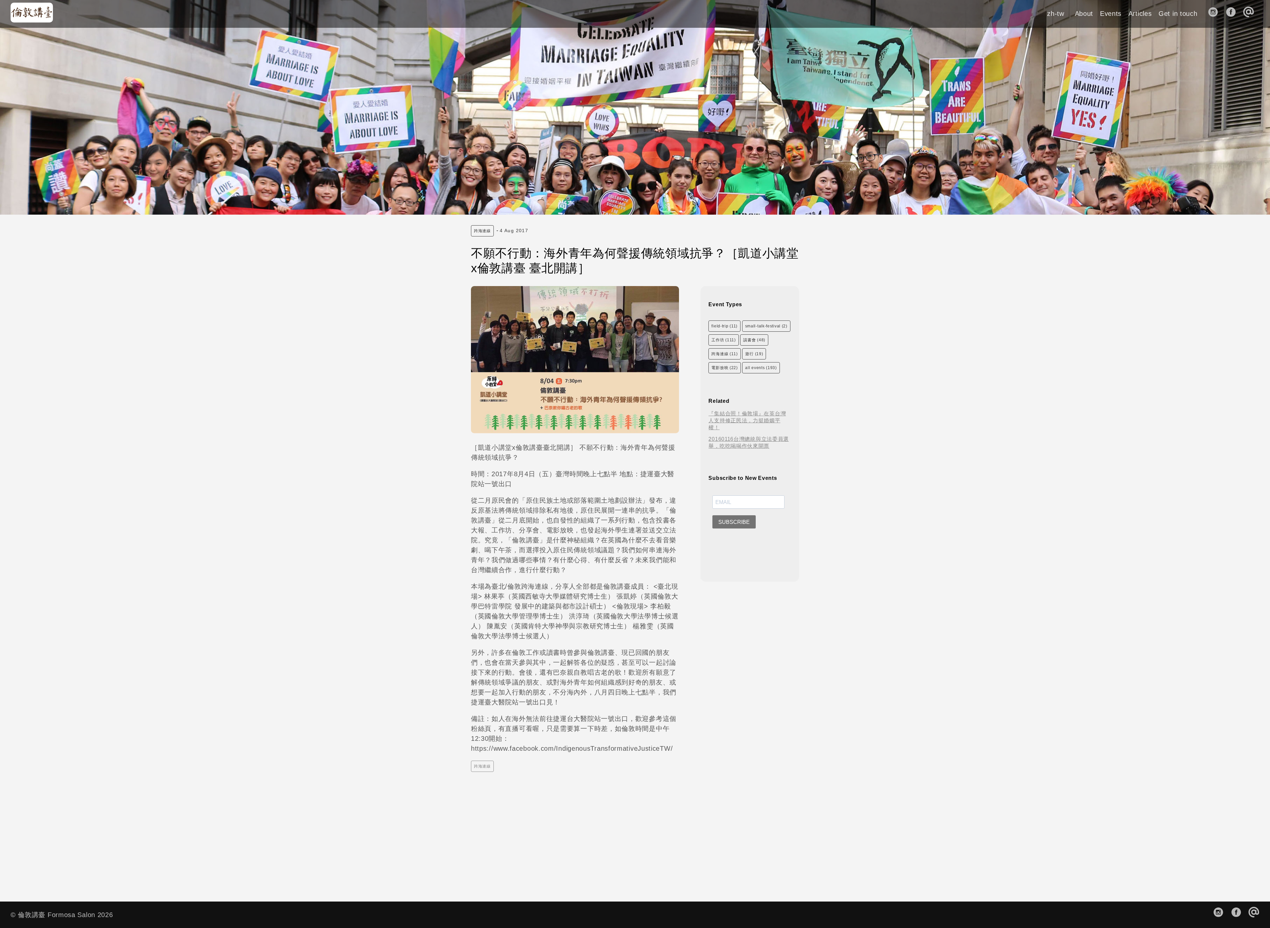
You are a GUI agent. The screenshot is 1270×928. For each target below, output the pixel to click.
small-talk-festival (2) (766, 326)
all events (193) (761, 367)
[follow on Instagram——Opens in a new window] (1215, 14)
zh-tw (1055, 13)
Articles (1140, 13)
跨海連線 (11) (724, 354)
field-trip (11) (724, 326)
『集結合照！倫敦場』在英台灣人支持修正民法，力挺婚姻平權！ (747, 420)
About (1084, 13)
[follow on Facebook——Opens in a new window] (1233, 14)
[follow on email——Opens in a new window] (1250, 14)
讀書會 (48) (754, 340)
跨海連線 (482, 231)
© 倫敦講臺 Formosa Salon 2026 (62, 914)
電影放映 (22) (724, 367)
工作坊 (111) (723, 340)
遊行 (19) (754, 354)
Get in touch (1178, 13)
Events (1111, 13)
